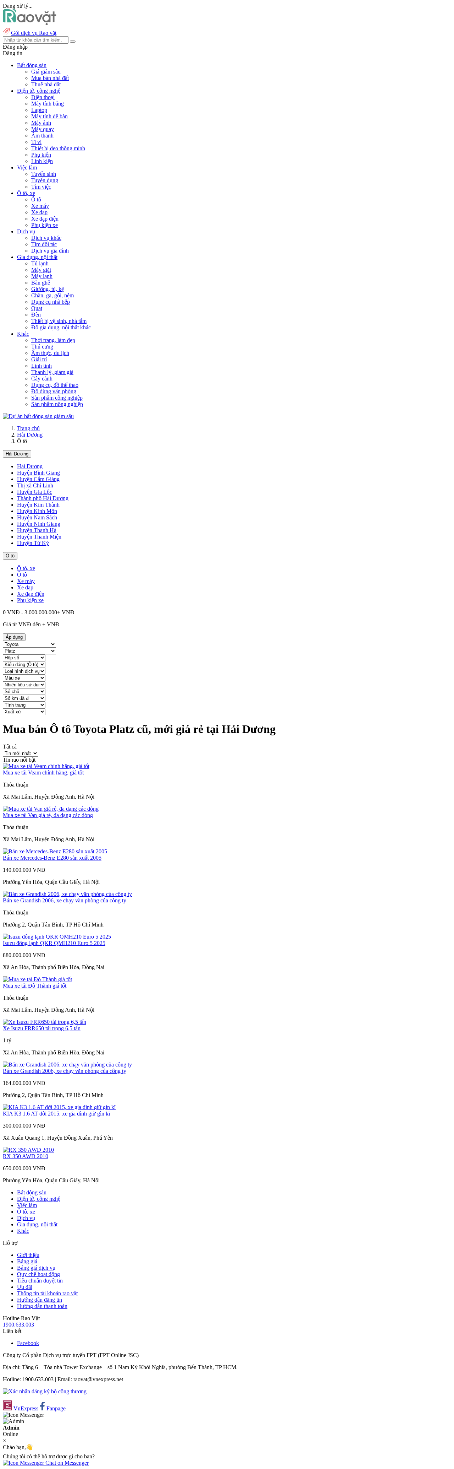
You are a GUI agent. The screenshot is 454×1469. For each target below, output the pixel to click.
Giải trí (39, 359)
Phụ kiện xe (44, 225)
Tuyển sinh (43, 174)
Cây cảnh (41, 379)
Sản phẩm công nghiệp (57, 398)
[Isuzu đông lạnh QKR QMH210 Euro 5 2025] (57, 937)
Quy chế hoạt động (38, 1274)
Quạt (36, 308)
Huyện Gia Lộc (34, 492)
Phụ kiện (41, 155)
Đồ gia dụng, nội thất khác (61, 327)
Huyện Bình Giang (38, 473)
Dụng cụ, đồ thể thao (54, 385)
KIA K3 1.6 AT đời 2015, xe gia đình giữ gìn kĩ (56, 1114)
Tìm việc (41, 187)
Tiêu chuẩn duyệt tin (40, 1281)
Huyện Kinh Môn (37, 511)
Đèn (36, 315)
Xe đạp (39, 212)
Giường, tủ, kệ (47, 289)
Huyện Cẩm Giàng (38, 479)
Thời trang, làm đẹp (53, 340)
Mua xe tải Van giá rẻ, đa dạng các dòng (48, 815)
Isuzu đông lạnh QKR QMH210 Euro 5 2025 (54, 943)
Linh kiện (42, 161)
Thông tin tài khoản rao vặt (47, 1293)
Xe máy (40, 206)
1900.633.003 (18, 1325)
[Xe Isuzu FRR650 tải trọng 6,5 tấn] (44, 1022)
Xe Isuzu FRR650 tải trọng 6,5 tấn (42, 1028)
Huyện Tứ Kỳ (33, 543)
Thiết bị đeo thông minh (58, 148)
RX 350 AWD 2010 (25, 1156)
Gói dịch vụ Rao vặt (33, 33)
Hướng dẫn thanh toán (42, 1306)
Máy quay (42, 129)
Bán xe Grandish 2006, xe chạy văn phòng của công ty (64, 900)
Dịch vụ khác (46, 238)
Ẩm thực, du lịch (50, 353)
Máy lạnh (41, 276)
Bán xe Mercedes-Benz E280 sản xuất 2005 (52, 858)
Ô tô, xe (26, 568)
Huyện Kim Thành (38, 505)
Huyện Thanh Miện (39, 537)
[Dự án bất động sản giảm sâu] (38, 416)
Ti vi (36, 142)
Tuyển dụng (44, 180)
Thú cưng (42, 347)
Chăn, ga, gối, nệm (52, 295)
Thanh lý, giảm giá (52, 372)
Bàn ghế (40, 283)
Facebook (28, 1343)
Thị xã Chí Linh (35, 485)
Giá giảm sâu (46, 72)
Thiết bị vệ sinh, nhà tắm (59, 321)
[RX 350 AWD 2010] (28, 1150)
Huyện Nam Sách (37, 517)
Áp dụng (14, 637)
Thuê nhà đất (46, 84)
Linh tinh (41, 366)
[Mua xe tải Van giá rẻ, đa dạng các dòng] (51, 809)
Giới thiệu (28, 1255)
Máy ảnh (41, 123)
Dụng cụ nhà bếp (50, 302)
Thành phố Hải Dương (42, 498)
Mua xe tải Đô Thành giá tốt (34, 986)
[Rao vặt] (29, 23)
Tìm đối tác (44, 244)
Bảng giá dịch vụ (36, 1268)
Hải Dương (30, 435)
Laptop (39, 110)
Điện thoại (43, 97)
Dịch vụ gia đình (50, 251)
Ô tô (36, 199)
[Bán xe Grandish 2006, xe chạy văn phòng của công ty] (67, 894)
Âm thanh (42, 136)
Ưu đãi (24, 1287)
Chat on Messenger (66, 1463)
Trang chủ (28, 428)
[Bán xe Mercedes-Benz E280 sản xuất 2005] (55, 851)
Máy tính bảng (47, 104)
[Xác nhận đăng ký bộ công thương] (45, 1391)
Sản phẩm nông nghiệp (57, 404)
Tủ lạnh (40, 263)
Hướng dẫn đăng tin (39, 1300)
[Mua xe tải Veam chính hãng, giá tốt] (46, 766)
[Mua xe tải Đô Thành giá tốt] (37, 979)
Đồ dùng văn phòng (53, 391)
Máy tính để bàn (49, 116)
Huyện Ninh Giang (38, 524)
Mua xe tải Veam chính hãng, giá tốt (43, 772)
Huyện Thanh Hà (36, 530)
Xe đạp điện (45, 219)
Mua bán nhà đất (50, 78)
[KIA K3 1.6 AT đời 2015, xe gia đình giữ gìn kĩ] (59, 1107)
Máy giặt (41, 270)
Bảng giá (27, 1261)
